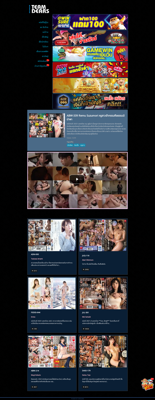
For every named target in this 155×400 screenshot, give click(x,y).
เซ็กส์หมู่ (45, 37)
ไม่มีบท (45, 46)
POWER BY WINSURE (77, 399)
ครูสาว (82, 145)
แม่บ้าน (45, 32)
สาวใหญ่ (45, 56)
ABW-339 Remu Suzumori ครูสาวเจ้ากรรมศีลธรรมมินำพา (96, 117)
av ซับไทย (44, 27)
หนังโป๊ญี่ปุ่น (43, 22)
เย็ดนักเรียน (43, 41)
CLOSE (152, 378)
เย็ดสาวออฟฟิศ (42, 51)
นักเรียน (70, 145)
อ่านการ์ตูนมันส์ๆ (41, 66)
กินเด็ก (76, 145)
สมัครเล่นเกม (43, 61)
